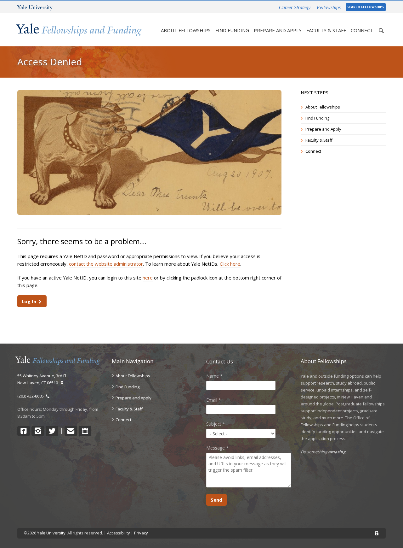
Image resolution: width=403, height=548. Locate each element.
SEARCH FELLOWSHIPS (365, 7)
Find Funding (232, 30)
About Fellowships (186, 30)
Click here (230, 264)
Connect (362, 30)
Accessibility (118, 533)
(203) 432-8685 (31, 396)
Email (213, 400)
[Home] (79, 29)
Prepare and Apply (278, 30)
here (148, 277)
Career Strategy (294, 7)
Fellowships (329, 7)
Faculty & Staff (326, 30)
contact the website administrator (106, 264)
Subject (215, 424)
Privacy (141, 533)
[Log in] (376, 533)
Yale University (51, 533)
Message (217, 448)
